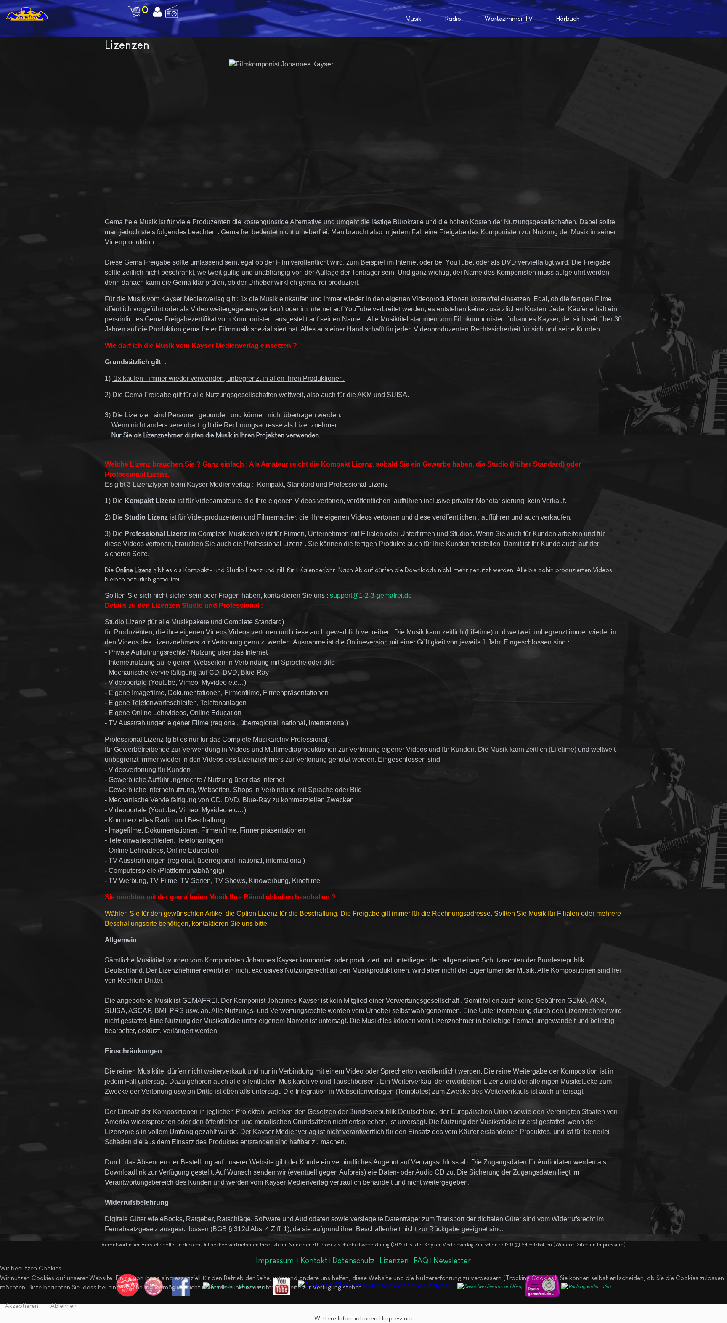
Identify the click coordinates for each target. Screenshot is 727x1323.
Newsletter (452, 1261)
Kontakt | (315, 1261)
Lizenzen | (396, 1261)
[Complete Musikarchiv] (27, 13)
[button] (661, 18)
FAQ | (423, 1261)
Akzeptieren (21, 1305)
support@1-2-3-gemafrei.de (371, 595)
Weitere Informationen (345, 1318)
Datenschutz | (355, 1261)
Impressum (275, 1261)
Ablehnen (63, 1305)
